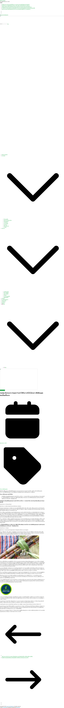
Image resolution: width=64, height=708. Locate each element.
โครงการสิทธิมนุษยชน (3, 489)
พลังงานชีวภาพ (6, 226)
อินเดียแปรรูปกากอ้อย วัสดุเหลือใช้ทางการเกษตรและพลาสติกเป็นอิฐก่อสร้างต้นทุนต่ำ (16, 4)
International (6, 221)
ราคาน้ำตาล (6, 222)
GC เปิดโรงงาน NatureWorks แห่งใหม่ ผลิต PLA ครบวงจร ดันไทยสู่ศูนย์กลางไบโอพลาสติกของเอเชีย (18, 8)
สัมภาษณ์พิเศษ (6, 292)
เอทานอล (5, 224)
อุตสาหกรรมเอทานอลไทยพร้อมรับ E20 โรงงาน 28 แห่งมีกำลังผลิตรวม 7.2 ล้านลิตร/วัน (16, 9)
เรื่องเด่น (5, 295)
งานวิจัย (5, 227)
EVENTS (3, 298)
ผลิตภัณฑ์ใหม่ (6, 297)
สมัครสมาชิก (4, 300)
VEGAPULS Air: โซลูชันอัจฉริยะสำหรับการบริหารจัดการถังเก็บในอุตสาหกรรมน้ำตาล (16, 5)
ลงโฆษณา (3, 301)
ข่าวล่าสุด (3, 155)
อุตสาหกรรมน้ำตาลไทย (8, 220)
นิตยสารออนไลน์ (4, 154)
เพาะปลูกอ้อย (6, 223)
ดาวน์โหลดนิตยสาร (5, 299)
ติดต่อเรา (3, 303)
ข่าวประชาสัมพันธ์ (7, 296)
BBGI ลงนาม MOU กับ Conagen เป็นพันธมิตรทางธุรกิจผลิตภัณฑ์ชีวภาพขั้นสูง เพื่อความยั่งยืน (17, 656)
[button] (33, 218)
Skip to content (2, 0)
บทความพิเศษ (6, 293)
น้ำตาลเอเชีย (6, 219)
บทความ (3, 228)
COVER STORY (6, 291)
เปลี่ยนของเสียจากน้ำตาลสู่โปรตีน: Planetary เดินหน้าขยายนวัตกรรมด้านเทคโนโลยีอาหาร (17, 6)
